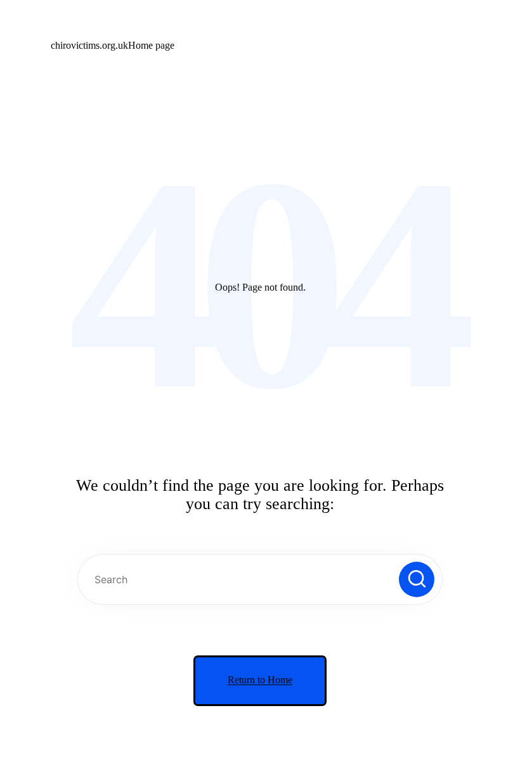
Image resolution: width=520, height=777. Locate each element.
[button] (416, 579)
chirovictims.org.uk (89, 45)
